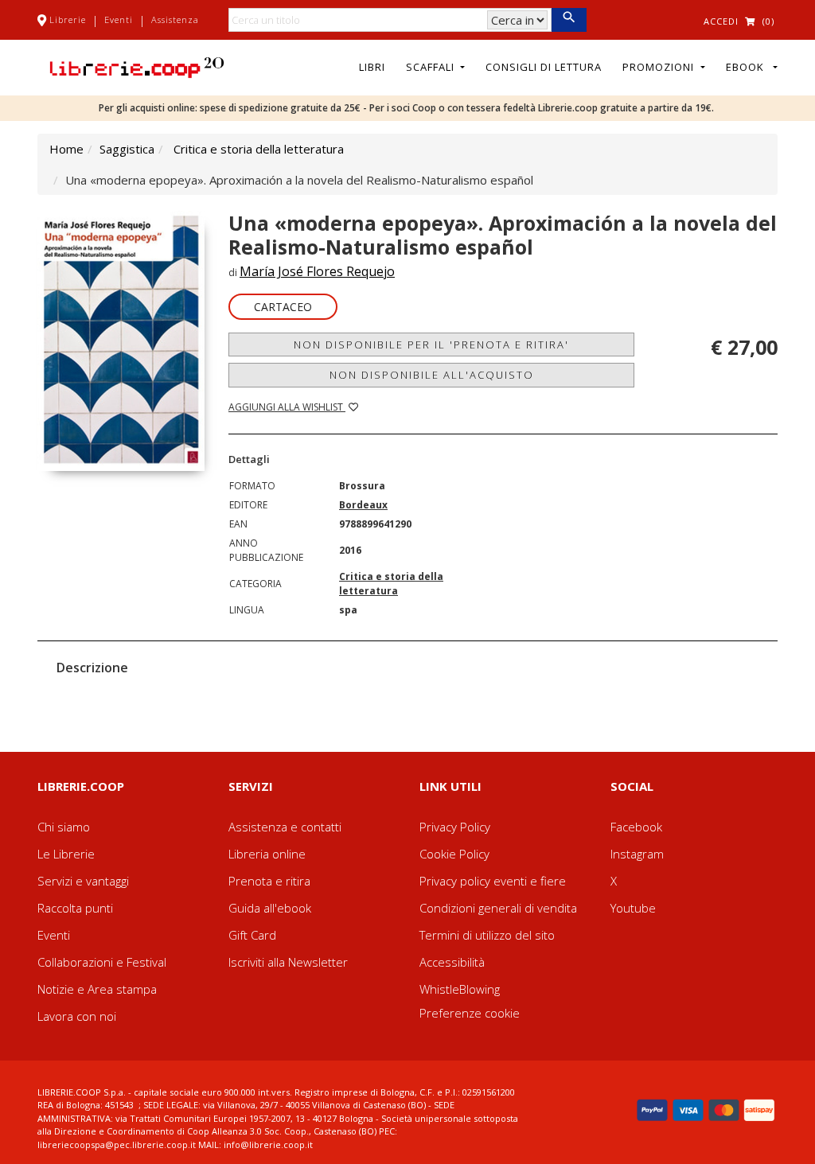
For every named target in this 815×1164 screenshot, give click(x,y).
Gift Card (252, 935)
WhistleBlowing (459, 989)
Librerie (67, 19)
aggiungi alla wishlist (286, 407)
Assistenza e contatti (284, 827)
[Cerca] (569, 20)
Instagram (637, 854)
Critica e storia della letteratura (259, 149)
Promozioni (659, 67)
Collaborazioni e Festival (101, 962)
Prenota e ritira (269, 881)
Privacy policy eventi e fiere (492, 881)
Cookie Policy (454, 854)
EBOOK (748, 67)
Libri (372, 67)
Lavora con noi (76, 1016)
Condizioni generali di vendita (498, 908)
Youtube (633, 908)
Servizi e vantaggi (83, 881)
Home (66, 149)
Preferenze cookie (469, 1013)
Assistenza (175, 19)
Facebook (636, 827)
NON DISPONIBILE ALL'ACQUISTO (432, 375)
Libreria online (267, 854)
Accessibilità (452, 962)
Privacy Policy (454, 827)
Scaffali (432, 67)
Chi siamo (63, 827)
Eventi (118, 19)
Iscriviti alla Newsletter (288, 962)
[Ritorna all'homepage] (136, 66)
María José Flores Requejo (317, 271)
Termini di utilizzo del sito (487, 935)
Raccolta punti (75, 908)
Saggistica (126, 149)
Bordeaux (363, 505)
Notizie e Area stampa (97, 989)
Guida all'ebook (269, 908)
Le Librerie (66, 854)
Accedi (721, 21)
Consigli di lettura (543, 67)
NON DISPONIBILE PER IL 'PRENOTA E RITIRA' (431, 344)
